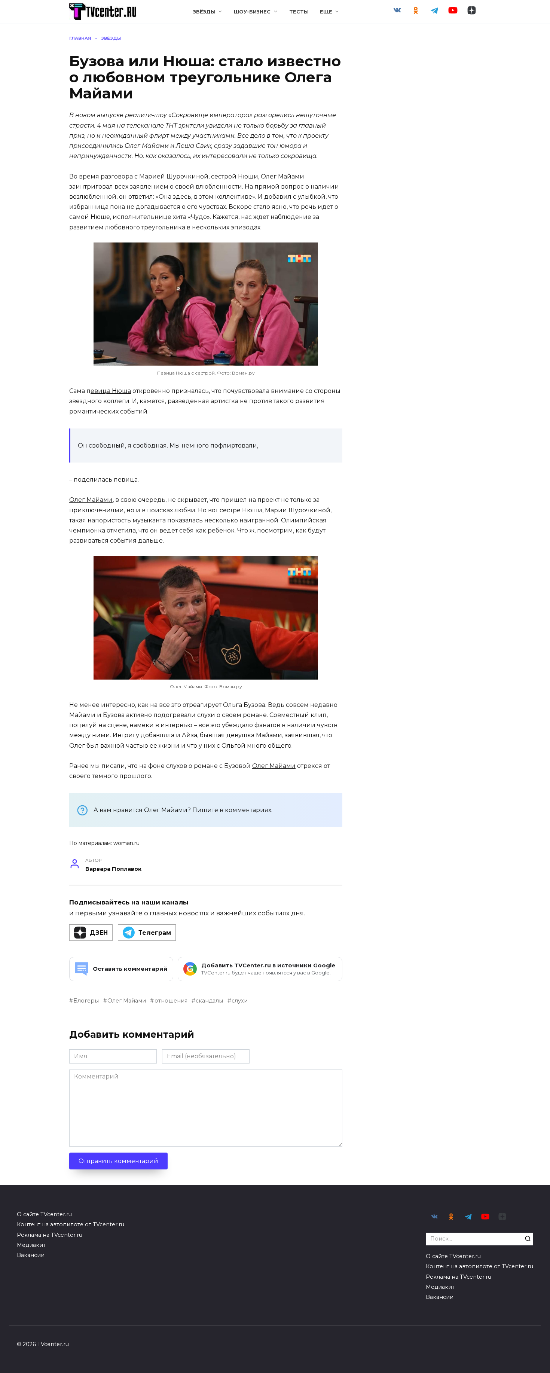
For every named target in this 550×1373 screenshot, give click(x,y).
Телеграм (154, 932)
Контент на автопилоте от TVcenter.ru (70, 1224)
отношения (171, 1000)
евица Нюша (111, 390)
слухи (240, 1000)
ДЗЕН (99, 932)
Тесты (299, 12)
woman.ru (126, 843)
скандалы (209, 1000)
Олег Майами (282, 176)
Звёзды (204, 12)
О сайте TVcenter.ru (44, 1214)
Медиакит (31, 1245)
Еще (326, 12)
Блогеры (86, 1000)
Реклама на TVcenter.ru (49, 1235)
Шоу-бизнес (252, 12)
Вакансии (31, 1255)
